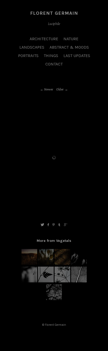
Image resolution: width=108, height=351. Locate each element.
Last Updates (76, 55)
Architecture (44, 38)
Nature (70, 38)
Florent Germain (54, 13)
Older (60, 89)
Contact (54, 64)
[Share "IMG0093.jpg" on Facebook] (48, 225)
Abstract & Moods (69, 47)
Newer (48, 89)
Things (51, 55)
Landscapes (31, 47)
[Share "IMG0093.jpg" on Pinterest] (53, 225)
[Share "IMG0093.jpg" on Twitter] (42, 225)
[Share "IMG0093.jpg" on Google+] (66, 225)
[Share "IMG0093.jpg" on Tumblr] (60, 225)
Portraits (28, 55)
